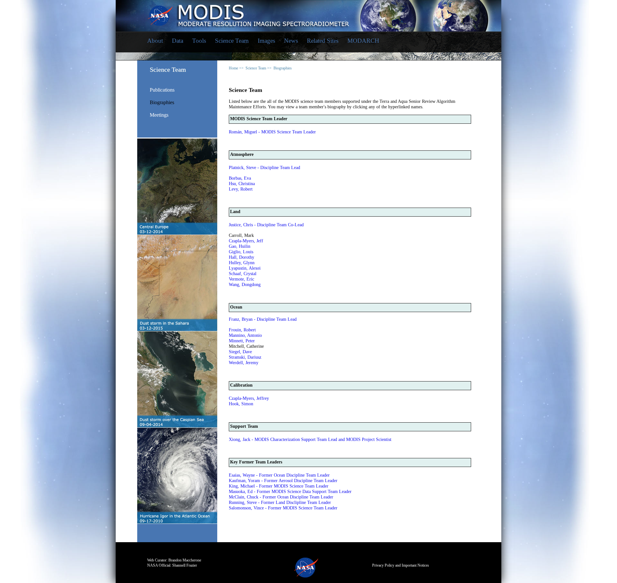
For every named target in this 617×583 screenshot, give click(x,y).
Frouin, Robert (242, 329)
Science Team (232, 40)
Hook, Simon (241, 403)
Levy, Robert (241, 189)
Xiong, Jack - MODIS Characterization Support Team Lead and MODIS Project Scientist (310, 439)
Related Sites (322, 40)
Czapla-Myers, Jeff (246, 240)
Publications (162, 90)
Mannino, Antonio (245, 335)
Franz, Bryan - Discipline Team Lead (263, 319)
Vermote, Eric (241, 279)
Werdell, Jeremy (243, 362)
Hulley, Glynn (242, 262)
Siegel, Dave (240, 351)
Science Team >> (259, 68)
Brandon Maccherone (184, 560)
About (155, 40)
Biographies (162, 102)
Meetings (159, 115)
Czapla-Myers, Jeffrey (249, 398)
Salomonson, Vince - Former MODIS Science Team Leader (283, 508)
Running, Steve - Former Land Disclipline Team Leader (280, 502)
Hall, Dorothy (241, 257)
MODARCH (363, 40)
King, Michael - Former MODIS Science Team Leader (278, 486)
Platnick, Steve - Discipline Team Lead (264, 167)
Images (266, 40)
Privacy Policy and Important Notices (400, 565)
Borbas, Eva (240, 178)
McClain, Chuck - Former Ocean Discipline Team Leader (281, 497)
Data (177, 40)
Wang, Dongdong (245, 284)
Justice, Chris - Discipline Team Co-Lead (266, 224)
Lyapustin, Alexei (245, 268)
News (291, 40)
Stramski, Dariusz (245, 357)
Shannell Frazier (184, 565)
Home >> (236, 68)
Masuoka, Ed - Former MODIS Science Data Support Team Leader (290, 491)
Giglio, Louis (241, 251)
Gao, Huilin (239, 246)
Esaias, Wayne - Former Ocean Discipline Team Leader (279, 475)
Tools (199, 40)
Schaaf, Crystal (242, 273)
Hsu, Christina (242, 183)
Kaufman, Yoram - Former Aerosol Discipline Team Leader (283, 480)
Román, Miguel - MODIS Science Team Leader (272, 132)
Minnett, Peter (242, 340)
